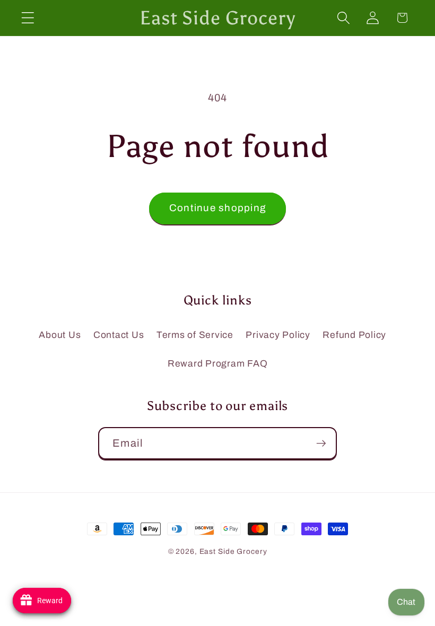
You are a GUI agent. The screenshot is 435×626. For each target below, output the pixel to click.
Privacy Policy (278, 335)
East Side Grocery (233, 551)
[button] (27, 17)
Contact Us (118, 335)
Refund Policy (354, 335)
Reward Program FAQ (218, 364)
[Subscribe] (321, 443)
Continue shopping (217, 208)
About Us (60, 335)
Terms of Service (194, 335)
